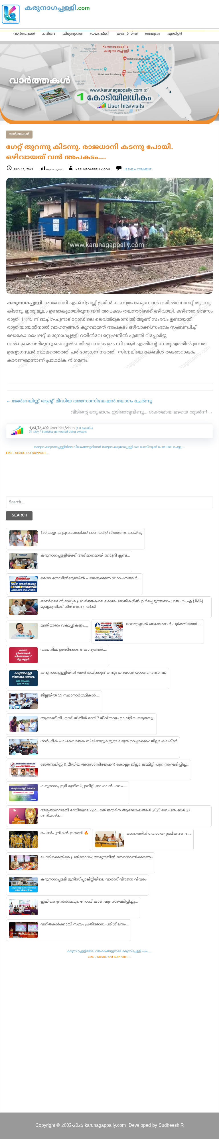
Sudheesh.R (171, 1125)
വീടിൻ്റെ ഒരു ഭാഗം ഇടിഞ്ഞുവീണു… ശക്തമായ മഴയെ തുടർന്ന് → (142, 412)
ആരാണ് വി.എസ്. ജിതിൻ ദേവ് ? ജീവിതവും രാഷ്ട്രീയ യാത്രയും (97, 718)
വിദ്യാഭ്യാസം (73, 34)
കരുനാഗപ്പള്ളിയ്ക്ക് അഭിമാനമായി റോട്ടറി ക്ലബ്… (85, 555)
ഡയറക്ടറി (99, 34)
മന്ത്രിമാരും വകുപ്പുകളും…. (64, 625)
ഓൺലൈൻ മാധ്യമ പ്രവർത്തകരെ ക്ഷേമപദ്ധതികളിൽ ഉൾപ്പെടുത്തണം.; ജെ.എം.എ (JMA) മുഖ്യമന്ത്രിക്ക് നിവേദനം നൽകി (121, 604)
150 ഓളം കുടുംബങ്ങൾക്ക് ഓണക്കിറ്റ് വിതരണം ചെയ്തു (91, 533)
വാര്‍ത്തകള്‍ (19, 134)
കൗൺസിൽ (127, 34)
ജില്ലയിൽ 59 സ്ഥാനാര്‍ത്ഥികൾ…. (70, 695)
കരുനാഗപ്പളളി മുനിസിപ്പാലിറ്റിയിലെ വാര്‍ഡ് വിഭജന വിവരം (93, 879)
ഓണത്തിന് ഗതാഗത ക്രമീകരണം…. (159, 834)
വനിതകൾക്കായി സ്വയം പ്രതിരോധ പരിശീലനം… (84, 924)
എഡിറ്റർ (174, 34)
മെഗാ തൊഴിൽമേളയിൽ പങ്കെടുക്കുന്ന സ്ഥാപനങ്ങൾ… (90, 578)
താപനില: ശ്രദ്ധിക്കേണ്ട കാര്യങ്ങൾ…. (73, 650)
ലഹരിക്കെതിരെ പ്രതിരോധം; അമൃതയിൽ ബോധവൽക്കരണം (96, 857)
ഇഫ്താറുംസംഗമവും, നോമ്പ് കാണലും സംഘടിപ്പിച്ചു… (89, 902)
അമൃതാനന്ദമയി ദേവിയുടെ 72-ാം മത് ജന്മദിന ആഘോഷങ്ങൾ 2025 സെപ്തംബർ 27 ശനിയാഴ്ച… (115, 813)
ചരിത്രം (48, 34)
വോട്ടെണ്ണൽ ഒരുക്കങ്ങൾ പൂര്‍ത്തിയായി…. (163, 624)
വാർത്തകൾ (24, 34)
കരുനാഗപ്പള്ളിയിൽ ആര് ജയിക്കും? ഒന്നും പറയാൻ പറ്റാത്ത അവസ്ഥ (103, 673)
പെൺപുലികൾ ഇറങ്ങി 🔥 (64, 833)
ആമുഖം (152, 34)
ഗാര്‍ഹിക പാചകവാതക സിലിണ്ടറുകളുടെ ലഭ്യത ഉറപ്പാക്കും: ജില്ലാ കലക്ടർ (108, 741)
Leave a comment (137, 169)
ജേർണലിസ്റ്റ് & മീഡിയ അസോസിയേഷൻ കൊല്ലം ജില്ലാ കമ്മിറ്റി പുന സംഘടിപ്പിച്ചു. (114, 764)
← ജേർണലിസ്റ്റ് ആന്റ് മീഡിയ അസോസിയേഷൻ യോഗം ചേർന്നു (79, 401)
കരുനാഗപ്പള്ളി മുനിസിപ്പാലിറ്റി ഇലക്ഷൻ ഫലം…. (83, 786)
